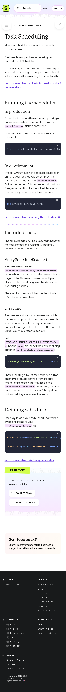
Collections (24, 493)
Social (14, 637)
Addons (42, 624)
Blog (40, 589)
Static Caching (25, 502)
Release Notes (46, 601)
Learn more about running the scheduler (31, 217)
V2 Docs (53, 610)
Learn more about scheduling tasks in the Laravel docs (32, 85)
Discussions (16, 633)
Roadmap (42, 606)
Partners (11, 664)
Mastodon (15, 646)
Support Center (15, 660)
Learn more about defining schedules (29, 460)
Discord (14, 624)
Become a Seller (47, 633)
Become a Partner (16, 668)
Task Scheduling (30, 25)
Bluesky (14, 641)
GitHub (14, 629)
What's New (12, 584)
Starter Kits (45, 629)
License (42, 597)
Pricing (42, 593)
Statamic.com (45, 584)
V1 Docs (42, 610)
